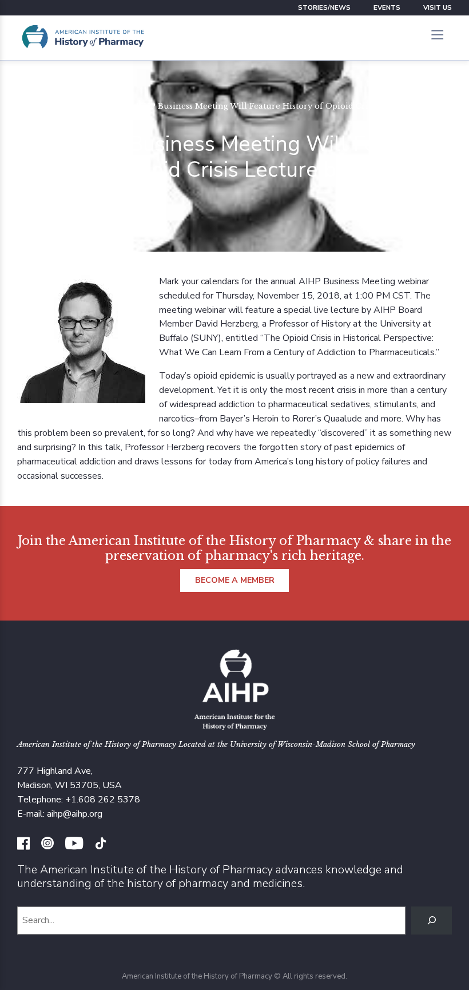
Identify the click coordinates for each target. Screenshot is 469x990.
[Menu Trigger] (437, 36)
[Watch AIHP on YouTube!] (74, 844)
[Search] (431, 920)
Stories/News (324, 7)
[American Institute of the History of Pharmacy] (83, 37)
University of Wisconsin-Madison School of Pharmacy (322, 744)
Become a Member (235, 580)
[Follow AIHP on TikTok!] (100, 844)
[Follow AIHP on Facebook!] (23, 844)
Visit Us (437, 7)
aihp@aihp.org (74, 814)
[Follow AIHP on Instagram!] (47, 844)
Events (386, 7)
